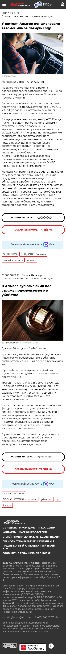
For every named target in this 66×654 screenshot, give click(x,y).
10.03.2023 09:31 (10, 13)
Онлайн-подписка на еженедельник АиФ (31, 536)
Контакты (9, 532)
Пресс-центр (46, 527)
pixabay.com (9, 76)
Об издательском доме (19, 527)
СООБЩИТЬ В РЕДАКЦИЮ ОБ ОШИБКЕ (26, 553)
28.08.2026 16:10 (10, 275)
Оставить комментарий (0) (33, 229)
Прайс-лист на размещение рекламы (28, 541)
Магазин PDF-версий (33, 532)
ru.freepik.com (29, 342)
